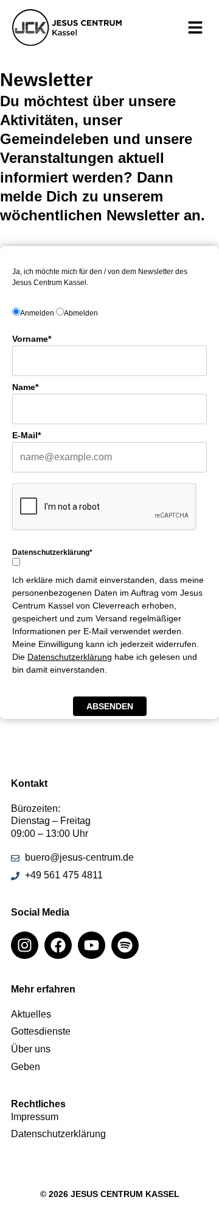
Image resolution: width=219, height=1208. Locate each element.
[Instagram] (24, 945)
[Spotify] (125, 945)
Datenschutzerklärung (69, 657)
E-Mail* (26, 435)
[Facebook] (58, 945)
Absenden (109, 706)
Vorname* (31, 339)
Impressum (34, 1117)
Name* (25, 387)
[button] (195, 28)
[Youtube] (91, 945)
